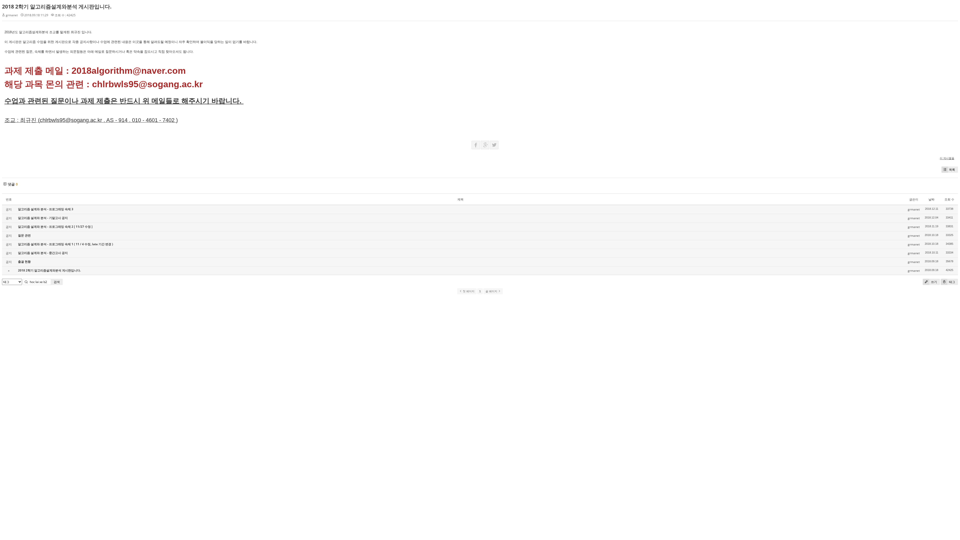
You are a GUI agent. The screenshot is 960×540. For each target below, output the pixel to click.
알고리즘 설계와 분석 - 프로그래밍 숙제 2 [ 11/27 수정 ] (55, 226)
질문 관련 (24, 235)
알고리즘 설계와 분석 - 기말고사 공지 (43, 218)
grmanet (12, 15)
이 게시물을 (947, 158)
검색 (57, 282)
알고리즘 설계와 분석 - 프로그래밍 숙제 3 (45, 209)
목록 (952, 170)
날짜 (931, 199)
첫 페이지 (468, 291)
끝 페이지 (492, 291)
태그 (951, 282)
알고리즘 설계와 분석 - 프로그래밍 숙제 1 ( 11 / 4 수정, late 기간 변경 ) (65, 244)
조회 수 (949, 199)
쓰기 (933, 282)
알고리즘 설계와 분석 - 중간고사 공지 (43, 253)
